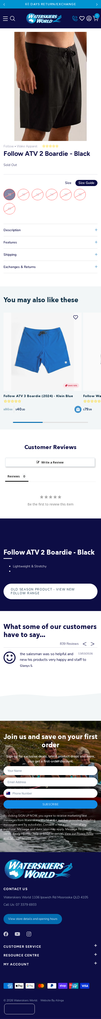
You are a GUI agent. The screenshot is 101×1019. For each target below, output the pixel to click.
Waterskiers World (25, 1000)
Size (80, 183)
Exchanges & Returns (20, 267)
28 (9, 194)
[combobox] (8, 793)
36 (65, 194)
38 (80, 194)
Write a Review (52, 462)
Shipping (10, 254)
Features (10, 242)
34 (51, 194)
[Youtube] (17, 933)
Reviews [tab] (14, 476)
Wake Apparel (27, 146)
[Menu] (4, 17)
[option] (50, 86)
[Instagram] (29, 933)
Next (96, 4)
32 (37, 194)
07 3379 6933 (26, 904)
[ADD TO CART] (78, 409)
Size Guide (86, 183)
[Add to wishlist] (75, 317)
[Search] (12, 19)
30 (23, 194)
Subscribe (50, 804)
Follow (9, 146)
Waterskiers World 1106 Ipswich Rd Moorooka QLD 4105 (46, 897)
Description (12, 230)
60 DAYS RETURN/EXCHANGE (50, 4)
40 (9, 209)
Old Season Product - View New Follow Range (43, 591)
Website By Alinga (52, 1000)
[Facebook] (6, 933)
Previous (4, 4)
